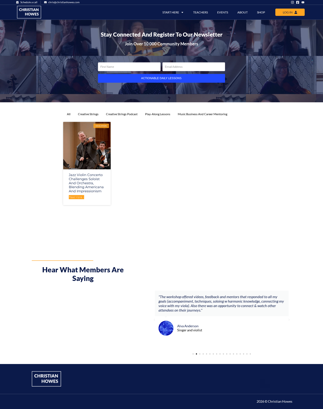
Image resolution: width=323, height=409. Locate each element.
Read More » (76, 197)
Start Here (170, 12)
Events (222, 12)
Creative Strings (88, 114)
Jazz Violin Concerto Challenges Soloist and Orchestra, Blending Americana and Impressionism (86, 183)
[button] (154, 320)
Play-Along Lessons (157, 114)
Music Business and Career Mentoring (202, 114)
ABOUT (242, 12)
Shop (261, 12)
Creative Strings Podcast (122, 114)
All (68, 114)
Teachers (200, 12)
